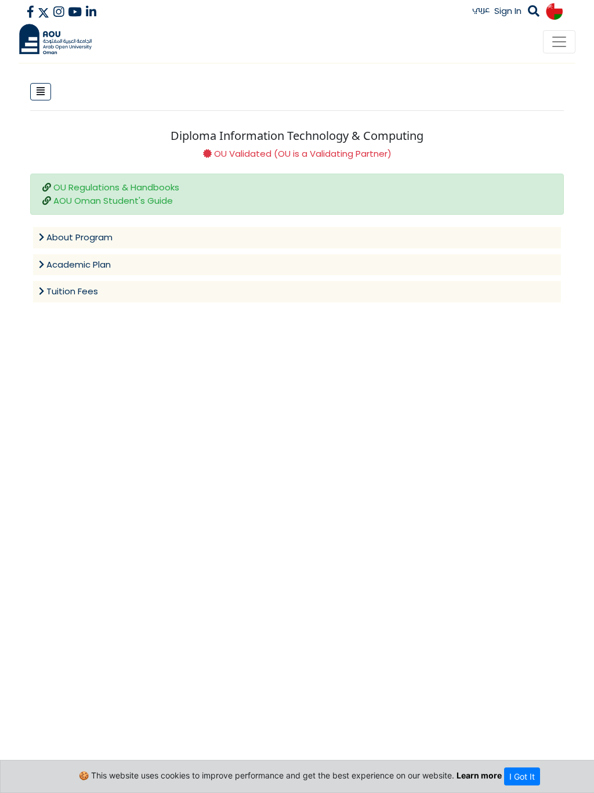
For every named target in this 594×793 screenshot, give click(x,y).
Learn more (479, 775)
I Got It (522, 776)
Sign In (507, 11)
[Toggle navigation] (559, 41)
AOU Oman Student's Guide (113, 200)
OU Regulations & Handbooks (116, 187)
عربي (481, 9)
